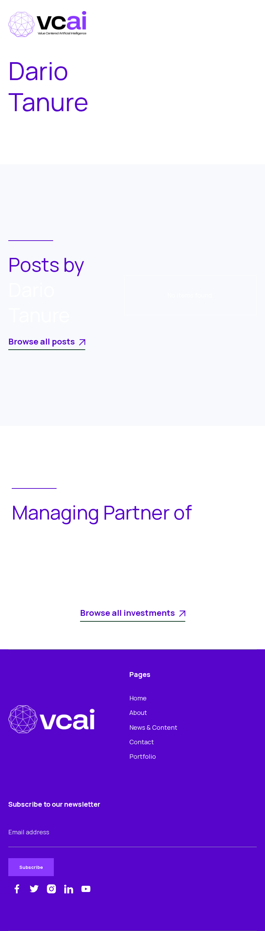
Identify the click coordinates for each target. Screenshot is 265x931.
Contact (141, 742)
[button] (248, 24)
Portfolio (142, 756)
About (138, 712)
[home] (47, 24)
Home (138, 698)
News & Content (153, 727)
